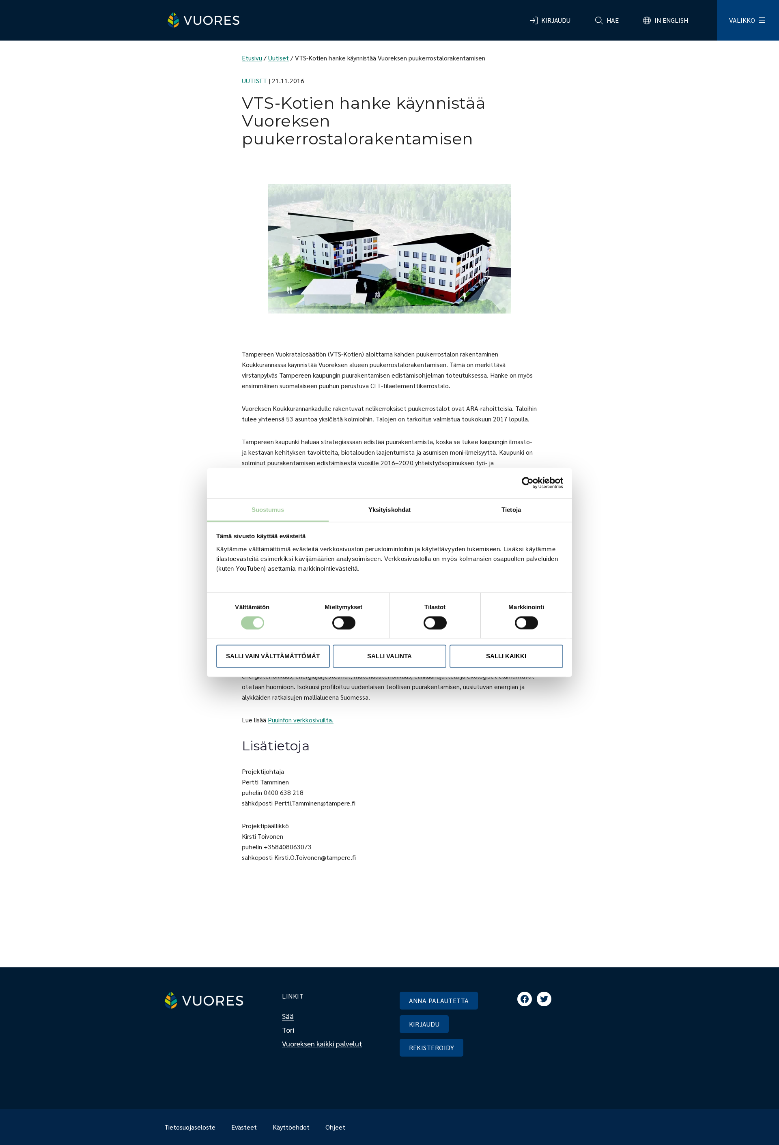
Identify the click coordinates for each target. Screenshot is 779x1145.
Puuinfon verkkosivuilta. (301, 719)
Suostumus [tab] (268, 509)
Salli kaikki (506, 656)
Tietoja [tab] (511, 509)
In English (671, 20)
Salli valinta (389, 656)
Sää (288, 1015)
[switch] (337, 622)
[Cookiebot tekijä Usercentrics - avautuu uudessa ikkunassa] (527, 483)
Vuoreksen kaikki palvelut (322, 1043)
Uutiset (278, 58)
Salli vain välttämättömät (273, 656)
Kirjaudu (555, 20)
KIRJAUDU (424, 1024)
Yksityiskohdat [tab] (389, 509)
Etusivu (252, 58)
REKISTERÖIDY (431, 1047)
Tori (288, 1029)
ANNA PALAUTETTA (439, 1000)
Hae (613, 20)
